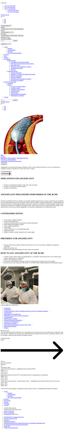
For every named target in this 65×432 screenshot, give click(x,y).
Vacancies (10, 51)
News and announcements (14, 53)
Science (9, 85)
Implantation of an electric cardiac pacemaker (16, 315)
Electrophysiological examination (13, 320)
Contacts (6, 405)
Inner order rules (15, 65)
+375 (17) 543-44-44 (9, 6)
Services (6, 54)
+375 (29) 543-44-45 (9, 7)
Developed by (8, 414)
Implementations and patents (18, 94)
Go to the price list (6, 171)
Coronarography (8, 317)
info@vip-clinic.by (9, 412)
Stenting (6, 328)
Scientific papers (15, 91)
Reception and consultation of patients (21, 66)
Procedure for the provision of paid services (22, 63)
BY (5, 22)
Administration (11, 50)
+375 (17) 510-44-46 (9, 9)
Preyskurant (7, 400)
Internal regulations (16, 77)
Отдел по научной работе (18, 86)
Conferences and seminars (18, 89)
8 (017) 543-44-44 (9, 411)
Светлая (3, 39)
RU (5, 19)
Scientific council (15, 88)
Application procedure (17, 68)
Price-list (13, 69)
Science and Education (10, 82)
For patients (7, 59)
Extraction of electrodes (10, 323)
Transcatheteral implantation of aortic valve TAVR (17, 324)
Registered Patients (12, 71)
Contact (6, 97)
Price (5, 56)
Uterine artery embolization (11, 321)
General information (16, 72)
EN (5, 21)
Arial (11, 29)
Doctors (6, 57)
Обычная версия (5, 25)
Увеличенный (13, 35)
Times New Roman (18, 29)
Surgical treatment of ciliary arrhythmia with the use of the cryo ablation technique (26, 311)
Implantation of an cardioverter (12, 314)
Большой (20, 35)
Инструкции (14, 92)
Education (10, 83)
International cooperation (17, 95)
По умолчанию (5, 29)
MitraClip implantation (10, 326)
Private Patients (11, 60)
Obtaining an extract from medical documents (23, 74)
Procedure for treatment (17, 80)
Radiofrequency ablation (11, 318)
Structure (9, 48)
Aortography (7, 309)
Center (6, 47)
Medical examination (16, 76)
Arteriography (8, 312)
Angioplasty (7, 308)
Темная (9, 39)
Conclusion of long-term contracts (20, 62)
